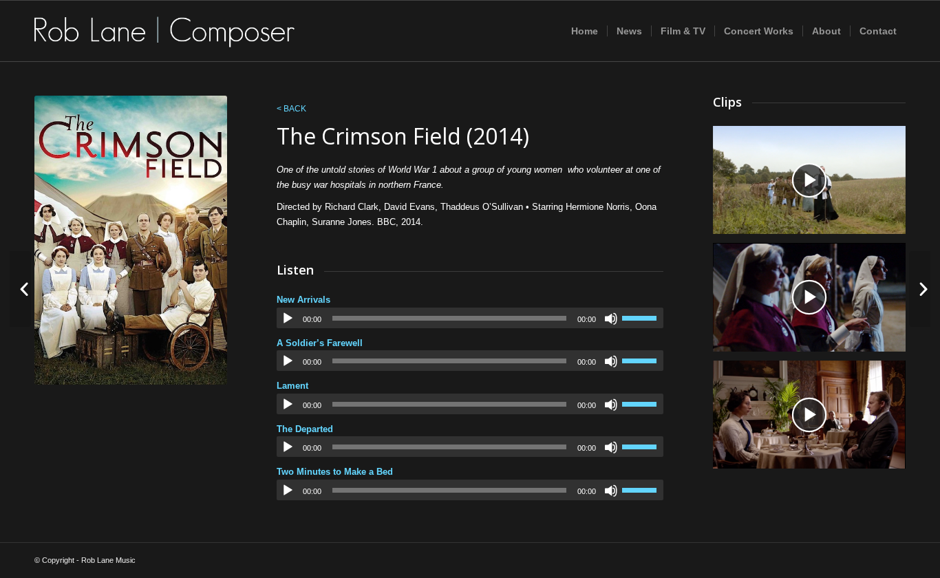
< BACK (291, 109)
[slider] (642, 318)
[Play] (288, 318)
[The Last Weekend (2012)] (919, 289)
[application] (470, 318)
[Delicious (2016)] (20, 289)
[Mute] (611, 318)
